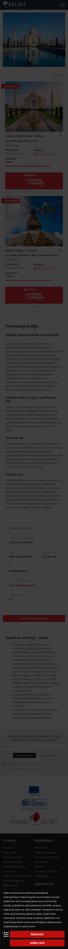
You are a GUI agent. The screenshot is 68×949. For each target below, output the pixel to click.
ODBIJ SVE (37, 942)
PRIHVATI (37, 934)
